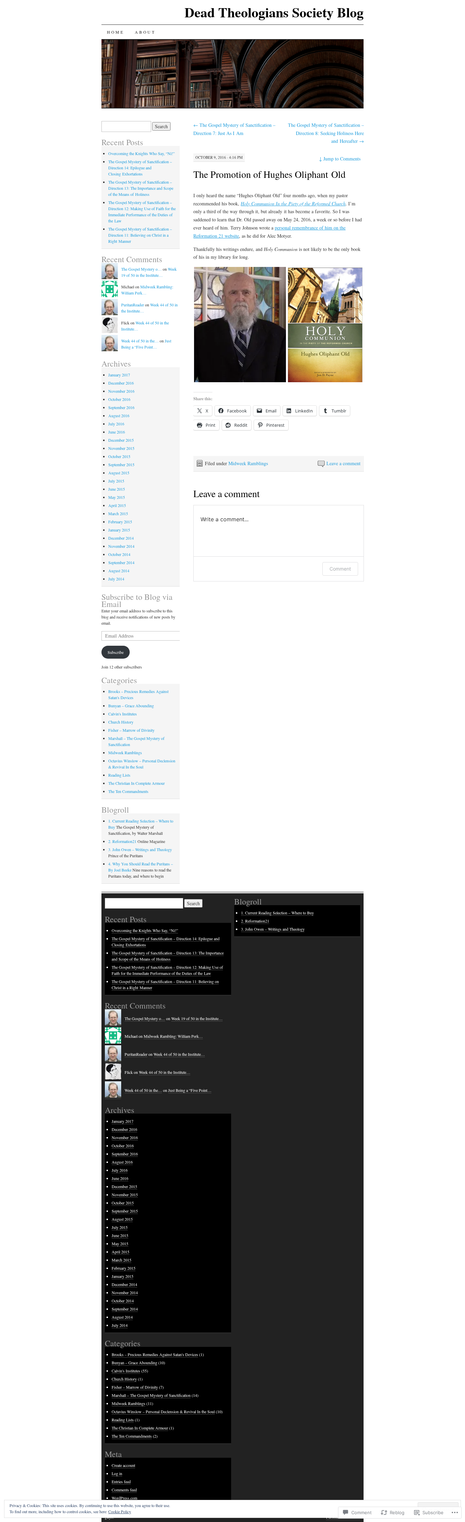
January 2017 (119, 374)
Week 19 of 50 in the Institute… (197, 1018)
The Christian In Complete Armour (136, 783)
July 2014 (116, 578)
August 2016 (118, 415)
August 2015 (118, 472)
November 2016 (121, 391)
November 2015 (121, 448)
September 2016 (121, 407)
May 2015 (116, 497)
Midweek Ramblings (248, 463)
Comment (340, 569)
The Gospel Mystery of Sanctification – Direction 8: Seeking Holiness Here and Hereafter (326, 133)
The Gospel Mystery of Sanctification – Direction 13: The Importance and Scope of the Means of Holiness (140, 188)
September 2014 (121, 562)
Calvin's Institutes (122, 713)
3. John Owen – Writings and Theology (140, 849)
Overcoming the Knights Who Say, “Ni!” (141, 153)
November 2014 (121, 546)
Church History (120, 722)
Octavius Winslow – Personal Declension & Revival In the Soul (163, 1411)
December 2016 (121, 383)
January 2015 (119, 529)
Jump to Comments (339, 158)
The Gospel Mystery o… (141, 269)
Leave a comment (343, 463)
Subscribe (116, 652)
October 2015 (119, 456)
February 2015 (120, 521)
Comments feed (124, 1489)
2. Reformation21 (122, 841)
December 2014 (121, 538)
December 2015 (121, 440)
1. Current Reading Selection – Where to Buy (277, 912)
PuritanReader (132, 304)
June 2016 (116, 432)
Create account (123, 1465)
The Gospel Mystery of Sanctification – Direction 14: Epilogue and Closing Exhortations (140, 167)
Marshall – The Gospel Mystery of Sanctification (151, 1395)
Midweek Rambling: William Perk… (173, 1036)
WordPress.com (124, 1498)
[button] (240, 324)
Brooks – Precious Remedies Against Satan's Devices (155, 1354)
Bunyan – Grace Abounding (131, 705)
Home (115, 32)
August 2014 (118, 570)
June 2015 (116, 489)
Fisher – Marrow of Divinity (131, 730)
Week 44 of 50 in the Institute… (179, 1054)
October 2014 (119, 554)
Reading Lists (119, 775)
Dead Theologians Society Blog (274, 12)
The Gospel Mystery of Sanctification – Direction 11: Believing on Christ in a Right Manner (140, 235)
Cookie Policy (119, 1511)
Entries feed (121, 1481)
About (145, 32)
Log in (117, 1473)
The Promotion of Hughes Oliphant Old (269, 174)
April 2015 (117, 505)
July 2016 (116, 423)
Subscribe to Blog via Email (137, 600)
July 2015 (116, 481)
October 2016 (119, 399)
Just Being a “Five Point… (189, 1090)
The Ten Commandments (128, 791)
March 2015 (118, 513)
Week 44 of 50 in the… (140, 340)
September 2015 (121, 464)
